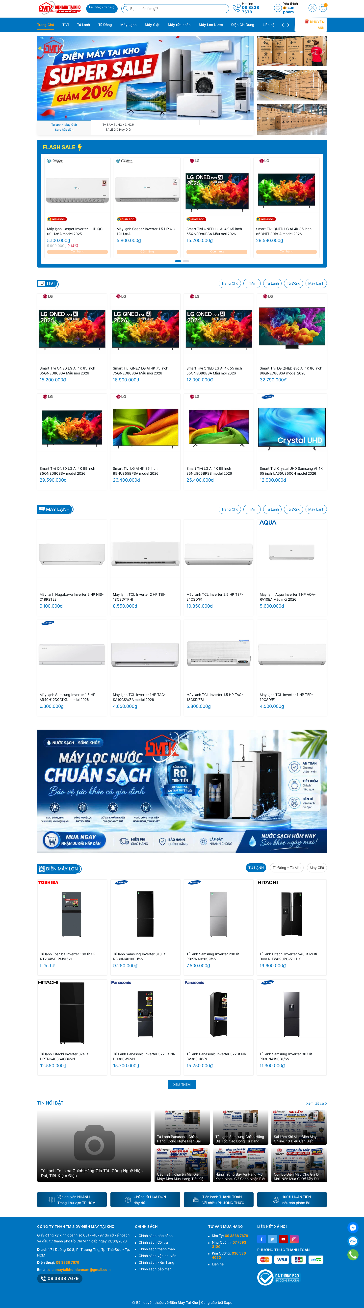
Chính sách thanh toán (157, 1249)
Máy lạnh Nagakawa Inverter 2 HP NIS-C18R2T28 (72, 596)
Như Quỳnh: (229, 1244)
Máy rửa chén (179, 25)
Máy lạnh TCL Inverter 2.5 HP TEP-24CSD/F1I (214, 596)
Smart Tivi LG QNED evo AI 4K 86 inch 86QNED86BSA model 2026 (291, 370)
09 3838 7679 (250, 9)
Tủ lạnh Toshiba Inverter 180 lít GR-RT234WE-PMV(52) (68, 956)
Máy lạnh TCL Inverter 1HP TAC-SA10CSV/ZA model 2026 (139, 697)
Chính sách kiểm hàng (156, 1262)
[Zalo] (353, 1241)
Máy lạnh (58, 509)
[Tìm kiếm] (126, 8)
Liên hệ (268, 25)
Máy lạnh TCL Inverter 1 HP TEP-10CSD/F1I (286, 697)
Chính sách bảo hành (156, 1236)
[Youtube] (283, 1239)
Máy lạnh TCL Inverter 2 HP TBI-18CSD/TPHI (139, 596)
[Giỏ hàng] (323, 8)
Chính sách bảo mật (155, 1269)
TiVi (65, 25)
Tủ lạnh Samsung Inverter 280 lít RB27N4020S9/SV (212, 956)
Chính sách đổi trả (153, 1242)
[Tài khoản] (312, 8)
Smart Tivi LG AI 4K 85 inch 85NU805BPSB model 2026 (209, 470)
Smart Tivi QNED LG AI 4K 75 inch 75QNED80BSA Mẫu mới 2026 (140, 370)
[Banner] (292, 51)
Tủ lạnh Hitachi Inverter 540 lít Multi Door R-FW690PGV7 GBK (288, 956)
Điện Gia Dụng (242, 25)
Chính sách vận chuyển (157, 1256)
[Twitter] (272, 1239)
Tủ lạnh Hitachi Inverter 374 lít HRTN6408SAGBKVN (64, 1056)
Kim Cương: (229, 1255)
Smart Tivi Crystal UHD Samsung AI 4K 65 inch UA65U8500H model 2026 (291, 470)
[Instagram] (294, 1239)
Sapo (228, 1302)
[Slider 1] (145, 77)
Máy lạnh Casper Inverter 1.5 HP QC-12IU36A (147, 231)
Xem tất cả (315, 1103)
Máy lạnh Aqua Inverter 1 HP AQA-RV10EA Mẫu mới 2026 (287, 596)
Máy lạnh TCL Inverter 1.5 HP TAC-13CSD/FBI (214, 697)
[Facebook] (261, 1239)
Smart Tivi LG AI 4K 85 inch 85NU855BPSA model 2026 (135, 470)
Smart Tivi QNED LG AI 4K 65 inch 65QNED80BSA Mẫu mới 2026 (214, 231)
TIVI (50, 283)
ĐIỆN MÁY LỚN (62, 868)
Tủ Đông (105, 25)
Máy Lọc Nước (211, 25)
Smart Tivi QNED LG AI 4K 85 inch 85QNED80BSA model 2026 (284, 231)
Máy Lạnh (128, 25)
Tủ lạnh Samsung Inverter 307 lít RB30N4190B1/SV (286, 1056)
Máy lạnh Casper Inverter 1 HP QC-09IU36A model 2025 (75, 231)
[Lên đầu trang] (358, 1296)
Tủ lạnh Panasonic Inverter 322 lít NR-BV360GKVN (217, 1056)
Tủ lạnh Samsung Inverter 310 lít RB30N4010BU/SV (139, 956)
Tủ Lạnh (83, 25)
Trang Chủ (45, 25)
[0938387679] (353, 1254)
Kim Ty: (230, 1236)
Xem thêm (182, 1084)
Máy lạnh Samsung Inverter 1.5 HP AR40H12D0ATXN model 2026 (67, 697)
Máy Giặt (152, 25)
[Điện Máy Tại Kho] (60, 8)
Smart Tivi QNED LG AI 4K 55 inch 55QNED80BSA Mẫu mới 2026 (214, 370)
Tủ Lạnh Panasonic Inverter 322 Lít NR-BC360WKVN (145, 1056)
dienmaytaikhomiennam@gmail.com (79, 1269)
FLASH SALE (60, 147)
